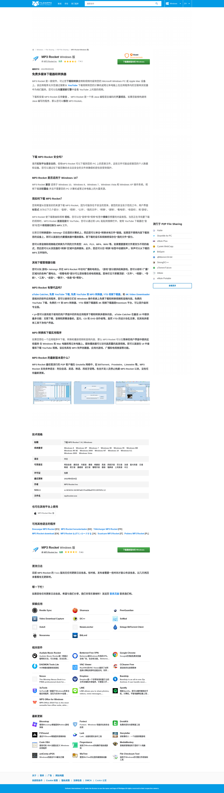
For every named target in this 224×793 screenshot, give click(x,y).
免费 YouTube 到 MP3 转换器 (86, 294)
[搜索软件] (156, 3)
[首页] (33, 50)
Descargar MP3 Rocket (43, 529)
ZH (185, 3)
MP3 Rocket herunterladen (74, 529)
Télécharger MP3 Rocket (105, 529)
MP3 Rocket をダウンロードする (76, 533)
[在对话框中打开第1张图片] (94, 392)
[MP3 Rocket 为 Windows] (35, 59)
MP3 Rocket (58, 57)
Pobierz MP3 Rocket (134, 533)
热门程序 (75, 4)
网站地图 (59, 775)
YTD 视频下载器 (111, 294)
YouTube (73, 85)
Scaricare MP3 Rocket (108, 533)
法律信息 (77, 780)
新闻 (59, 4)
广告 (50, 775)
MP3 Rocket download (43, 533)
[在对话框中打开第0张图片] (52, 392)
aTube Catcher (40, 294)
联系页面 (114, 594)
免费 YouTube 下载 (59, 294)
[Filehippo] (42, 3)
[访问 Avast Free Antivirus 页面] (133, 55)
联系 (42, 775)
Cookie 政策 (52, 780)
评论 (66, 4)
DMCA (88, 780)
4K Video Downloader (138, 294)
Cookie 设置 (101, 780)
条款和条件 (37, 780)
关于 (34, 775)
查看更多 (172, 286)
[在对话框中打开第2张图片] (136, 392)
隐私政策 (65, 780)
